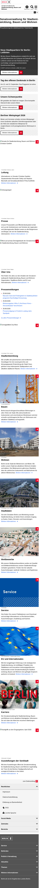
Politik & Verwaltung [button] (8, 856)
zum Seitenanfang (29, 781)
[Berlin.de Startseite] (6, 2)
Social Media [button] (6, 818)
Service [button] (4, 846)
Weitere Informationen (9, 72)
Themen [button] (4, 867)
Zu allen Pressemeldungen (10, 318)
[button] (36, 12)
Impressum (6, 792)
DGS (7, 807)
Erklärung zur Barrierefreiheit (12, 802)
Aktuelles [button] (4, 862)
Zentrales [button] (4, 824)
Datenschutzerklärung (10, 797)
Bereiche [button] (4, 829)
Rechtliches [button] (5, 786)
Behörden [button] (4, 851)
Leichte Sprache (10, 813)
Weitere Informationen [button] (9, 873)
